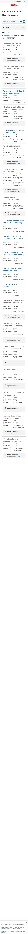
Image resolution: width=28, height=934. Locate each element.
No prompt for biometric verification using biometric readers (12, 270)
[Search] (24, 21)
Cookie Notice (13, 929)
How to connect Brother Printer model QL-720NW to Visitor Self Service (13, 238)
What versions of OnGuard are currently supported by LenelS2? (13, 93)
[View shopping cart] (24, 2)
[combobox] (14, 21)
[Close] (26, 922)
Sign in (16, 58)
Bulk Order (17, 1)
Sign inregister (8, 35)
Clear (20, 21)
